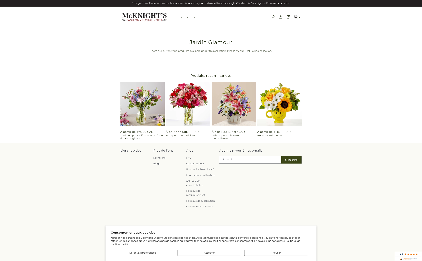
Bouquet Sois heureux (271, 135)
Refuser (276, 252)
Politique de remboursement (195, 192)
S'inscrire (291, 159)
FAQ (188, 157)
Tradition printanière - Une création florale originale (142, 137)
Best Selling (252, 50)
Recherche (159, 157)
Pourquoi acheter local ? (200, 169)
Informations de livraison (200, 175)
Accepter (209, 252)
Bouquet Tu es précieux (180, 135)
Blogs (156, 163)
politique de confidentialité (194, 183)
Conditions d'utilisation (199, 206)
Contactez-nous (195, 163)
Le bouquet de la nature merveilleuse (226, 137)
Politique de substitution (200, 200)
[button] (180, 17)
